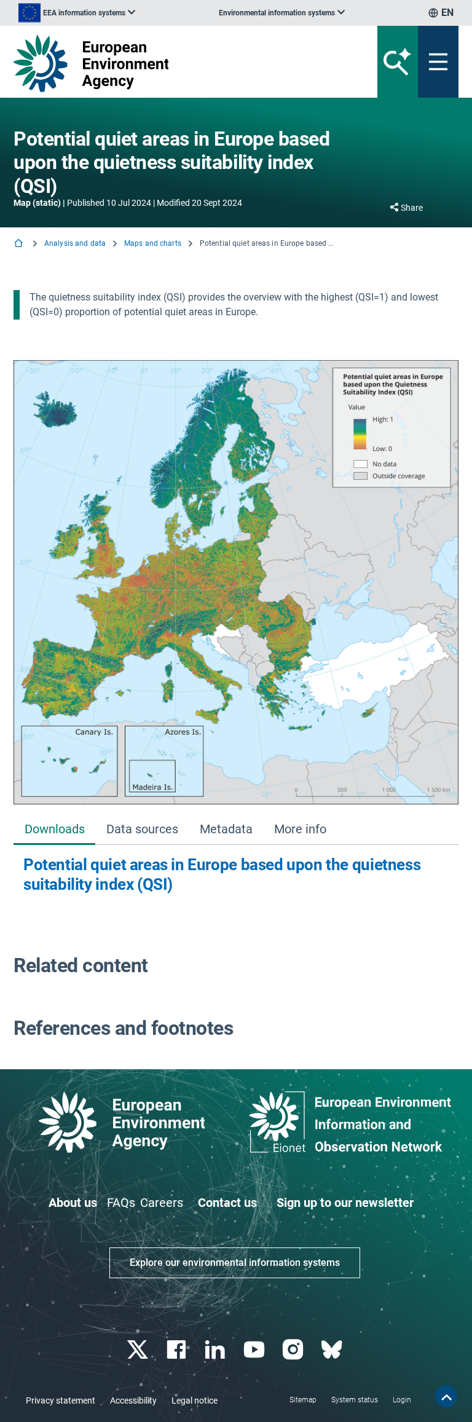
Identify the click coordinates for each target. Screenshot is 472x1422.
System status (354, 1400)
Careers (161, 1202)
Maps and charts (152, 243)
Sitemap (303, 1400)
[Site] (159, 63)
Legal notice (194, 1400)
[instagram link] (294, 1349)
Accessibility (133, 1400)
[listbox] (77, 13)
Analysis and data (75, 243)
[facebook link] (178, 1349)
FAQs (121, 1202)
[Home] (20, 244)
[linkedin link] (216, 1349)
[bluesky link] (332, 1349)
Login (402, 1400)
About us (73, 1202)
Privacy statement (60, 1400)
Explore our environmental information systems (235, 1262)
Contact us (227, 1202)
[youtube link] (255, 1349)
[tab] (54, 830)
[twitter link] (138, 1349)
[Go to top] (446, 1396)
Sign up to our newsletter (345, 1202)
